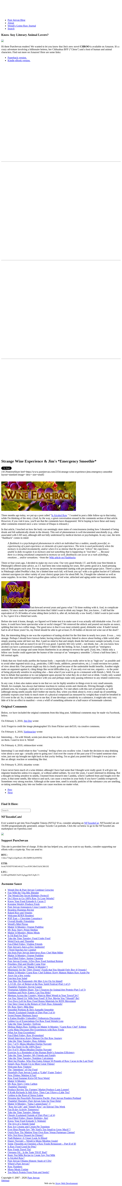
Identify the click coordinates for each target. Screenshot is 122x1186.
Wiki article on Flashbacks (62, 557)
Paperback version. (17, 57)
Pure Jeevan (33, 1177)
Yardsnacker (30, 731)
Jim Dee (28, 721)
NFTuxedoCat (91, 823)
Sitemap (5, 1180)
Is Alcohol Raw (59, 515)
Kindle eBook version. (19, 60)
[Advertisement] (59, 8)
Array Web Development (66, 1183)
